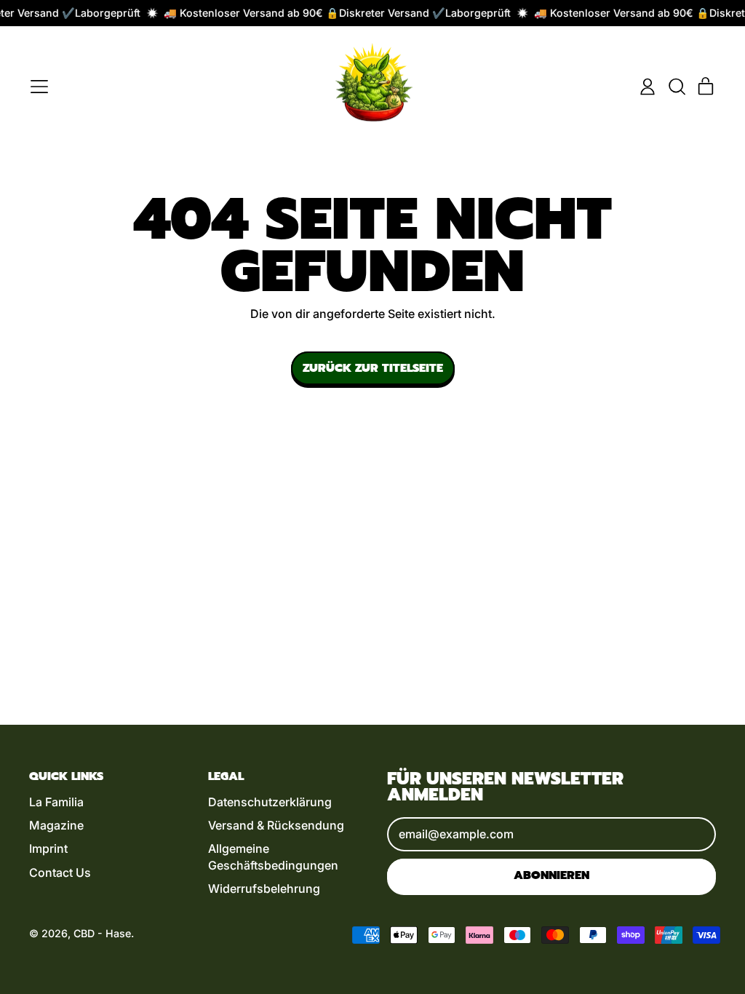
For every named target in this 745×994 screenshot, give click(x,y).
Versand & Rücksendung (276, 825)
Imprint (48, 848)
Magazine (56, 825)
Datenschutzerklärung (270, 802)
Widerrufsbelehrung (264, 888)
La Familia (56, 802)
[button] (676, 86)
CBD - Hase (102, 933)
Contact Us (60, 872)
